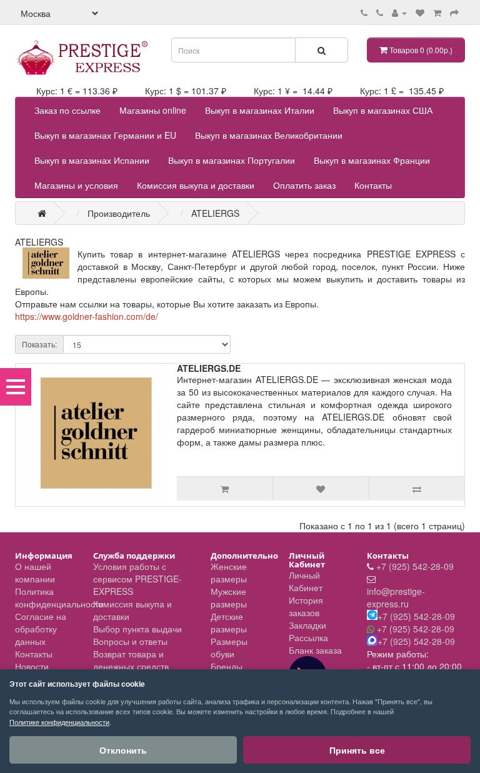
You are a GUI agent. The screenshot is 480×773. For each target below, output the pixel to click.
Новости (32, 666)
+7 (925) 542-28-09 (415, 566)
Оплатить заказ (304, 185)
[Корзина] (437, 12)
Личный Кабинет (305, 581)
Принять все (357, 750)
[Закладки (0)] (420, 12)
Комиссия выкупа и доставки (195, 185)
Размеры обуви (229, 647)
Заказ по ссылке (67, 110)
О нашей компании (35, 572)
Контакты (373, 185)
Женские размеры (229, 572)
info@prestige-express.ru (396, 597)
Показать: (39, 344)
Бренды (226, 666)
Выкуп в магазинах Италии (259, 110)
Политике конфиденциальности (59, 722)
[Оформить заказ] (454, 12)
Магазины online (152, 110)
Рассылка (308, 637)
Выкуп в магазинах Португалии (231, 160)
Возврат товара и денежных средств (131, 659)
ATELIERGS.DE (209, 368)
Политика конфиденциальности (59, 597)
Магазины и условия (76, 185)
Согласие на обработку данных (40, 628)
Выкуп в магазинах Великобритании (268, 135)
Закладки (307, 625)
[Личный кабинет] (399, 12)
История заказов (306, 606)
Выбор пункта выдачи (137, 628)
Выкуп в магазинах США (382, 110)
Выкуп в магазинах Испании (91, 160)
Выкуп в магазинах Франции (372, 160)
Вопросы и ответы (130, 641)
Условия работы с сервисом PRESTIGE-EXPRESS (137, 578)
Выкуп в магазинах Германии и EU (105, 135)
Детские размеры (229, 622)
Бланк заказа (315, 650)
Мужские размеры (229, 597)
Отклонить (123, 750)
